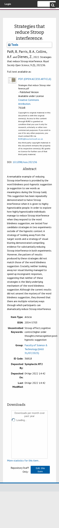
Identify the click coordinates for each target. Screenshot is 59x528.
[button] (40, 470)
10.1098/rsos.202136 (25, 162)
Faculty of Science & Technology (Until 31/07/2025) (36, 349)
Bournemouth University (7, 12)
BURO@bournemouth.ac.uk (30, 139)
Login (8, 4)
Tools (14, 45)
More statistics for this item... (23, 460)
